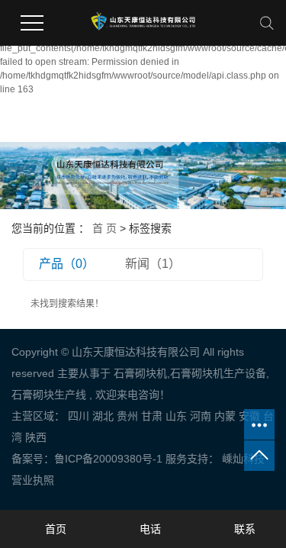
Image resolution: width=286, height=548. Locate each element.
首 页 (104, 228)
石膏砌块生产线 (48, 394)
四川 (78, 416)
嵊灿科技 (242, 459)
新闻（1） (153, 263)
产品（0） (67, 263)
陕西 (36, 437)
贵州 (127, 416)
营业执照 (32, 480)
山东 (176, 416)
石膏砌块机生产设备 (218, 373)
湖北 (103, 416)
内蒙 (225, 416)
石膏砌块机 (140, 373)
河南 (200, 416)
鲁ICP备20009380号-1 (108, 459)
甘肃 (151, 416)
